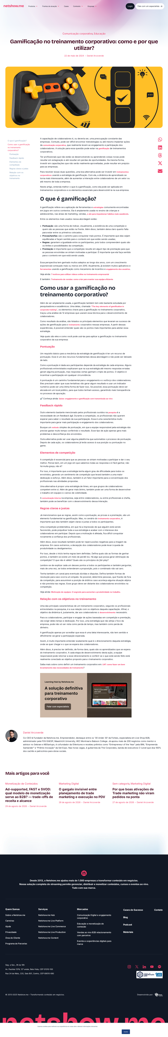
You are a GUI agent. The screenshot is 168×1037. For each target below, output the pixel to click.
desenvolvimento (107, 612)
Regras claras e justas (18, 168)
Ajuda (8, 926)
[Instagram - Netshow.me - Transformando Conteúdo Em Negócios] (129, 967)
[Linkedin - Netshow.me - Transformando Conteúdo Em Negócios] (144, 967)
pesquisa (112, 412)
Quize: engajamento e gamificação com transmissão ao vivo (86, 398)
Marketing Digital (69, 783)
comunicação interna (51, 498)
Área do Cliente (12, 938)
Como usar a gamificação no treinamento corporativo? (19, 147)
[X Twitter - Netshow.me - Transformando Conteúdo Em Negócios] (137, 967)
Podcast (127, 924)
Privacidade (11, 932)
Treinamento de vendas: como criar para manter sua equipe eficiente (82, 279)
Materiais (128, 932)
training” (53, 310)
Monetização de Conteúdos (21, 783)
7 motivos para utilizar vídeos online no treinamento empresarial (80, 274)
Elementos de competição (15, 163)
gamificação (104, 148)
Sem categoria (120, 783)
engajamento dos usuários (118, 269)
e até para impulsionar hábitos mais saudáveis (107, 214)
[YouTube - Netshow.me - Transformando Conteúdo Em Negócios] (152, 967)
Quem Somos (12, 909)
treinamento (74, 325)
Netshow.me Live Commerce (52, 926)
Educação (99, 33)
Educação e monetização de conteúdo (90, 925)
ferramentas (45, 269)
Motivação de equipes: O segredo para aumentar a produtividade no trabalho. (86, 592)
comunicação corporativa (54, 145)
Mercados (82, 909)
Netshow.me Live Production (52, 932)
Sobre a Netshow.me (15, 915)
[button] (33, 6)
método (55, 427)
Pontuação (14, 154)
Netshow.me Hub (46, 915)
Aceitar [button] (126, 1032)
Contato (158, 910)
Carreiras (9, 921)
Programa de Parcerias (16, 943)
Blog (125, 917)
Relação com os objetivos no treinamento (16, 175)
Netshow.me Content (48, 938)
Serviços (43, 909)
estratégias (98, 207)
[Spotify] (159, 967)
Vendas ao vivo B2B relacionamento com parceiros (94, 934)
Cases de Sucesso (133, 910)
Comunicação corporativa (78, 33)
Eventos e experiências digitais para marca (94, 942)
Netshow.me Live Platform (50, 921)
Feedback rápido (17, 158)
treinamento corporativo (109, 518)
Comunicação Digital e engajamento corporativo (94, 916)
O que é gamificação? (17, 141)
